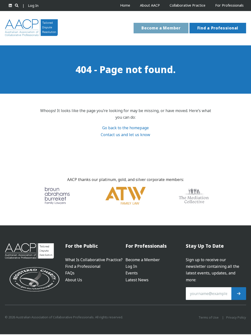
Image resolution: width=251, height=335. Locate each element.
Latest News (137, 280)
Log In (33, 5)
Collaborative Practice (187, 5)
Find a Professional (217, 28)
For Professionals (229, 5)
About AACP (150, 5)
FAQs (70, 273)
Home (125, 5)
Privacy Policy (236, 317)
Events (132, 273)
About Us (73, 280)
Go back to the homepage (125, 127)
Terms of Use (209, 317)
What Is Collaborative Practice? (94, 259)
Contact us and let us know (125, 134)
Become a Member (161, 28)
